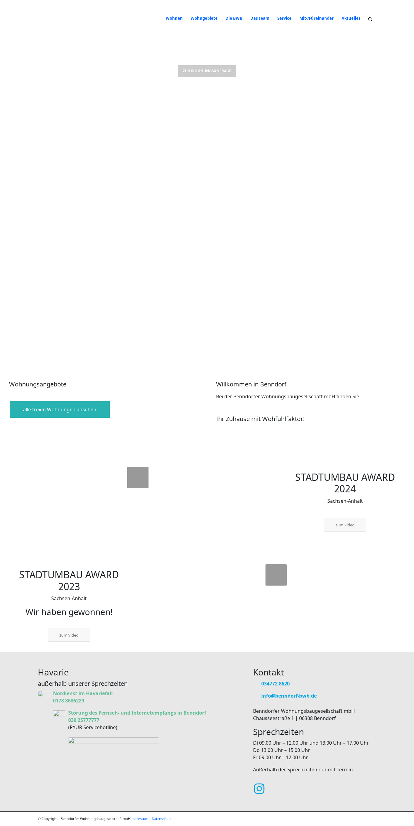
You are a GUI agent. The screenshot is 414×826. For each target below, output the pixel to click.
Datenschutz (161, 818)
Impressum (139, 818)
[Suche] (370, 18)
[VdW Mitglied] (113, 756)
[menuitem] (174, 18)
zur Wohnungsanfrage (207, 70)
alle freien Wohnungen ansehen (59, 409)
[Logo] (57, 18)
